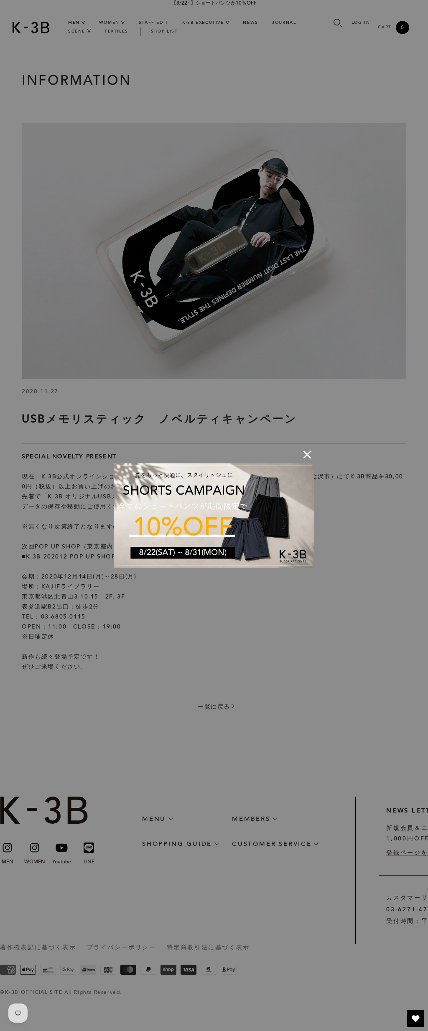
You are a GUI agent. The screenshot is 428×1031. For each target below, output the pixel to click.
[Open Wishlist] (415, 1018)
